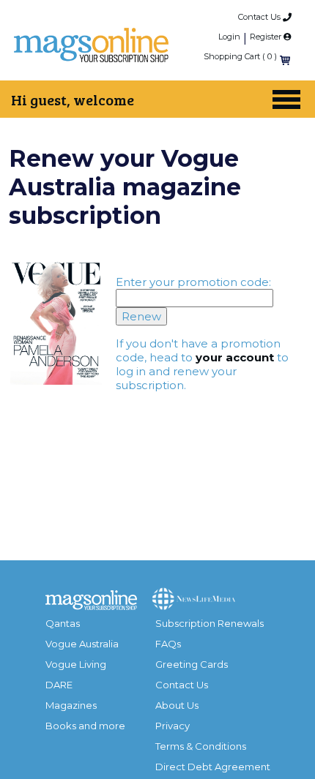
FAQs (168, 644)
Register (267, 36)
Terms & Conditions (200, 746)
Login (229, 36)
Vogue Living (75, 664)
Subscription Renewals (209, 623)
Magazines (71, 705)
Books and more (85, 725)
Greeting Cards (191, 664)
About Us (177, 705)
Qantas (62, 623)
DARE (59, 684)
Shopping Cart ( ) (240, 56)
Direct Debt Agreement (212, 766)
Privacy (172, 725)
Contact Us (260, 17)
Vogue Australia (82, 644)
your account (235, 357)
